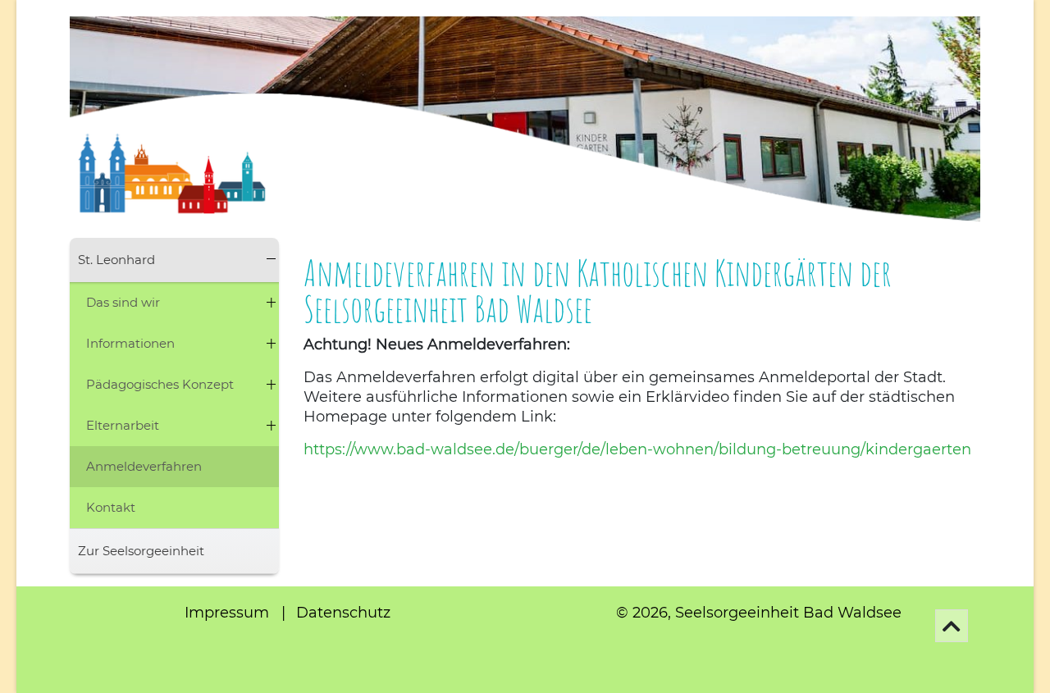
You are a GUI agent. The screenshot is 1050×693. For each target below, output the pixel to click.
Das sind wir (123, 302)
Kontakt (110, 507)
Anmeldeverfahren (144, 466)
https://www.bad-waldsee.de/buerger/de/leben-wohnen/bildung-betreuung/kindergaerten (637, 449)
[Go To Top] (951, 625)
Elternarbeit (122, 425)
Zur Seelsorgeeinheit (141, 551)
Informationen (130, 343)
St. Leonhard (116, 259)
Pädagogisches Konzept (160, 384)
